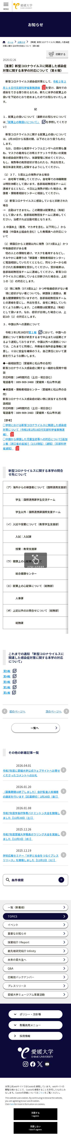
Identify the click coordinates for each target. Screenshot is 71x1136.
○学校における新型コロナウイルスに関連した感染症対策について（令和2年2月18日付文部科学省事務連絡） (34, 429)
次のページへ (54, 711)
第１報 (33, 332)
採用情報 (25, 1036)
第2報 (6, 687)
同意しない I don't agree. (35, 1128)
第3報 (6, 682)
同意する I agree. (35, 1114)
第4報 (6, 676)
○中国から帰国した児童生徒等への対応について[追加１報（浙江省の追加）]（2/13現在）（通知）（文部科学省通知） (35, 443)
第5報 (6, 671)
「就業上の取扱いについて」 (22, 122)
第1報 (6, 692)
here (12, 1103)
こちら (41, 1092)
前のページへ (17, 711)
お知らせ (21, 42)
